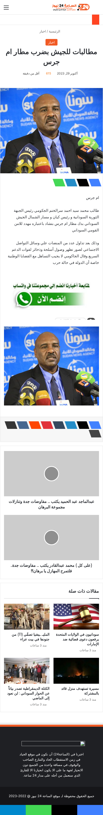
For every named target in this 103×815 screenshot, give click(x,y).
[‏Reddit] (33, 425)
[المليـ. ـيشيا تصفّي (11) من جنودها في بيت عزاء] (27, 617)
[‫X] (81, 182)
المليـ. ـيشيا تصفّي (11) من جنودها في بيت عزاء (31, 636)
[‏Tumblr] (57, 425)
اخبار (43, 31)
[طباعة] (93, 433)
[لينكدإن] (69, 182)
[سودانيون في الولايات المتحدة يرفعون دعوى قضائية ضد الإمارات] (76, 617)
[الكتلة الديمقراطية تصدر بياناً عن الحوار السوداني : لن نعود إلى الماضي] (27, 671)
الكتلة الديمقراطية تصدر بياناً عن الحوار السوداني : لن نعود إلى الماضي (28, 693)
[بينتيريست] (45, 425)
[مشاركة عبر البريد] (9, 425)
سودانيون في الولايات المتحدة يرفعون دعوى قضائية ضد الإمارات (77, 639)
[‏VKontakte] (21, 425)
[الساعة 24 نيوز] (70, 7)
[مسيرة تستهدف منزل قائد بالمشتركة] (76, 671)
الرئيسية (55, 31)
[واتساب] (57, 182)
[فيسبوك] (93, 182)
